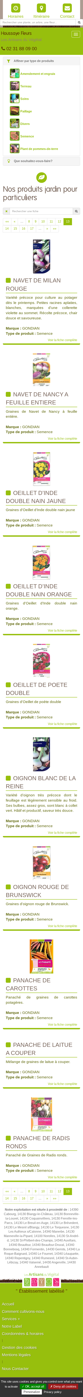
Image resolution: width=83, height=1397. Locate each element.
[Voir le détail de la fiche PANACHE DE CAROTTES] (41, 956)
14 (7, 228)
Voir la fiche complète (62, 340)
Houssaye (21, 36)
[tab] (41, 61)
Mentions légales (16, 1355)
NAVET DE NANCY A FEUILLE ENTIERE (37, 398)
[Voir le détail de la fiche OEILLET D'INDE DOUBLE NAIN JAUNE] (41, 468)
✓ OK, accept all (33, 1386)
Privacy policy (53, 1392)
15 (15, 228)
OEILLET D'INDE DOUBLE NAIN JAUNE (36, 497)
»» (54, 228)
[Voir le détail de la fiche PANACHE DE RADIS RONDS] (41, 1114)
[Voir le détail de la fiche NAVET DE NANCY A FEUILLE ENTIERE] (41, 370)
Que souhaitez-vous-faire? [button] (33, 161)
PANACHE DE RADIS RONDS (38, 1142)
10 (43, 221)
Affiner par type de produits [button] (33, 61)
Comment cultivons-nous (23, 1311)
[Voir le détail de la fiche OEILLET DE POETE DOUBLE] (41, 660)
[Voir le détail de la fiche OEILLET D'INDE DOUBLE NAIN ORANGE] (41, 562)
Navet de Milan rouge (33, 284)
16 (23, 228)
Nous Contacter (15, 1369)
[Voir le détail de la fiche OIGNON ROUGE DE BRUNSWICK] (41, 863)
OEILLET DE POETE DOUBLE (36, 689)
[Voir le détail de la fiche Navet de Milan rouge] (41, 256)
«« (7, 221)
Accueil (8, 1304)
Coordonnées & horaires (23, 1334)
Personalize (32, 1392)
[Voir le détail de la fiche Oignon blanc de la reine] (41, 754)
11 (51, 221)
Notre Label (12, 1326)
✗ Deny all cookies (63, 1386)
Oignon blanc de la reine (41, 782)
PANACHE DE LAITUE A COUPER (39, 1049)
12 (59, 221)
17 (32, 228)
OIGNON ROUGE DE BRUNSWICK (37, 891)
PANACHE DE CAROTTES (28, 984)
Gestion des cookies (19, 1347)
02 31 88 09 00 (21, 48)
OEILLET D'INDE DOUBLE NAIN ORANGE (39, 590)
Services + (11, 1319)
